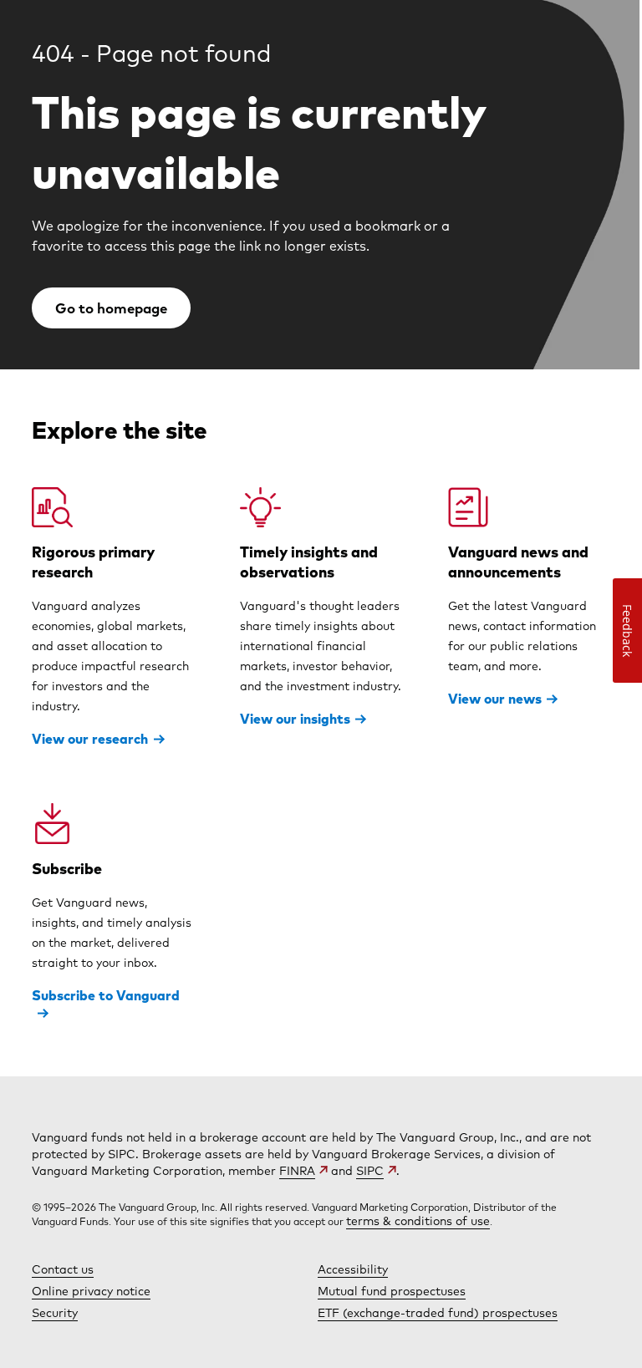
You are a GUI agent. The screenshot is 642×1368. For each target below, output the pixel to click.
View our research (90, 738)
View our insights (295, 718)
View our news (495, 698)
